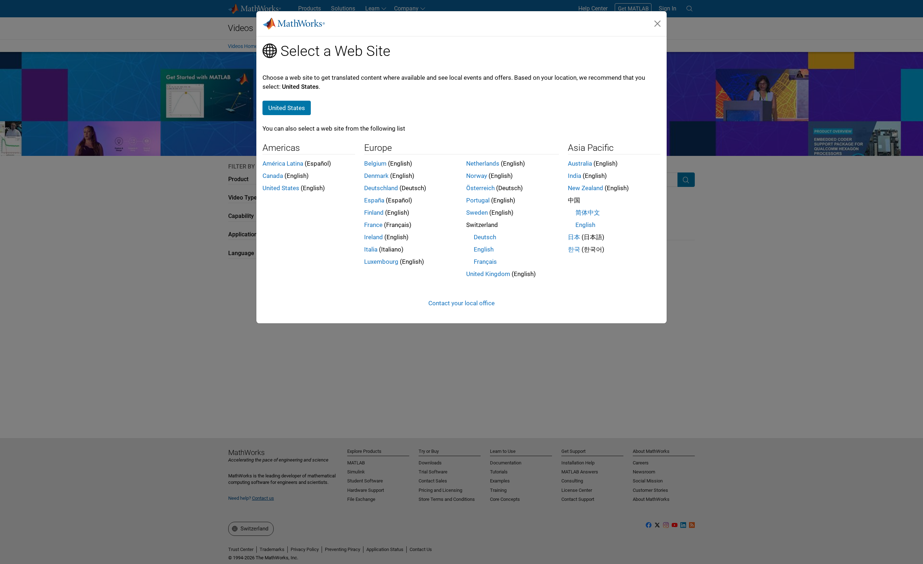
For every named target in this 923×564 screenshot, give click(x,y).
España (374, 200)
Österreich (480, 188)
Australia (580, 163)
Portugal (478, 200)
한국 (574, 249)
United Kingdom (488, 273)
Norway (476, 175)
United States (280, 188)
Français (485, 261)
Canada (272, 175)
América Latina (282, 163)
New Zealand (585, 188)
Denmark (376, 175)
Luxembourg (381, 261)
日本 (574, 237)
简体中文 (587, 212)
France (373, 224)
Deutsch (485, 237)
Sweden (477, 212)
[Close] (658, 23)
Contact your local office (461, 303)
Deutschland (381, 188)
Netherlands (482, 163)
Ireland (373, 237)
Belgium (375, 163)
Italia (370, 249)
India (574, 175)
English (484, 249)
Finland (374, 212)
